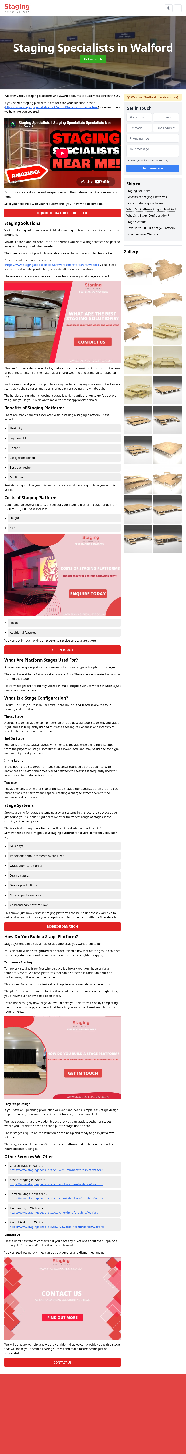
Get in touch (93, 59)
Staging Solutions (138, 191)
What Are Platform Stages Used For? (151, 209)
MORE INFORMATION (62, 927)
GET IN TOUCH (62, 650)
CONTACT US (63, 1362)
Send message (152, 168)
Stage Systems (136, 222)
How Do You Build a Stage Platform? (151, 228)
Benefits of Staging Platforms (146, 197)
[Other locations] (169, 8)
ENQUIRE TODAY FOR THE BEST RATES (62, 213)
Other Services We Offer (143, 234)
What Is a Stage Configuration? (147, 216)
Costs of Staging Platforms (144, 203)
